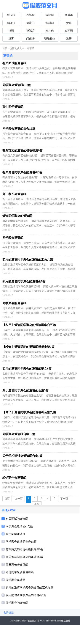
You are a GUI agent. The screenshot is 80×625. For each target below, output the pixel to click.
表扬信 (30, 15)
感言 (11, 38)
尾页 (36, 503)
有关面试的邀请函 (17, 518)
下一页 (64, 498)
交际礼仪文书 (17, 48)
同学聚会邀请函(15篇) (19, 526)
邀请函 (69, 15)
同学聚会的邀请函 (17, 602)
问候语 (30, 38)
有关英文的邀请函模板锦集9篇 (25, 549)
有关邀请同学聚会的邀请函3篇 (25, 556)
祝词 (11, 30)
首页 (4, 48)
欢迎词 (69, 30)
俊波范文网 (33, 620)
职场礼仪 (49, 38)
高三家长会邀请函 (17, 564)
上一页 (19, 498)
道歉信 (49, 15)
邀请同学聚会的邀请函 (20, 572)
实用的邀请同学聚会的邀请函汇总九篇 (29, 587)
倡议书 (30, 22)
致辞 (69, 38)
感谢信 (11, 22)
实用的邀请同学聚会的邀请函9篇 (26, 595)
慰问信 (11, 15)
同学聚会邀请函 (15, 579)
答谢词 (49, 22)
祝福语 (30, 30)
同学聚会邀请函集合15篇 (21, 541)
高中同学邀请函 (15, 534)
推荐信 (49, 30)
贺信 (69, 22)
